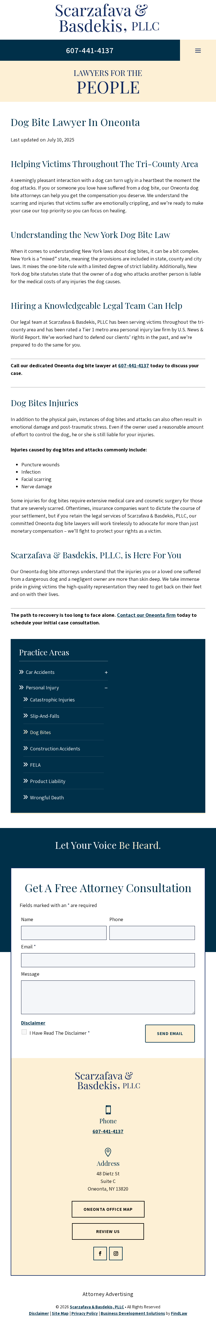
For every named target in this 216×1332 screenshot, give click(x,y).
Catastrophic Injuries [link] (52, 699)
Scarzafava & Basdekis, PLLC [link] (97, 1307)
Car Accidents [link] (40, 672)
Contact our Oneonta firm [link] (146, 615)
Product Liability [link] (47, 781)
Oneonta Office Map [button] (108, 1209)
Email (28, 946)
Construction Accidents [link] (55, 748)
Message (30, 974)
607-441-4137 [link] (90, 50)
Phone (116, 919)
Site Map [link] (60, 1313)
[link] (108, 19)
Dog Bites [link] (40, 732)
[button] (198, 50)
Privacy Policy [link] (84, 1313)
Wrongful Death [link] (47, 797)
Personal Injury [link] (42, 687)
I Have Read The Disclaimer (60, 1033)
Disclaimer (33, 1023)
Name (27, 919)
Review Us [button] (108, 1231)
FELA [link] (35, 765)
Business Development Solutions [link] (133, 1313)
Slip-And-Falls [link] (44, 716)
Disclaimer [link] (39, 1313)
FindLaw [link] (179, 1313)
